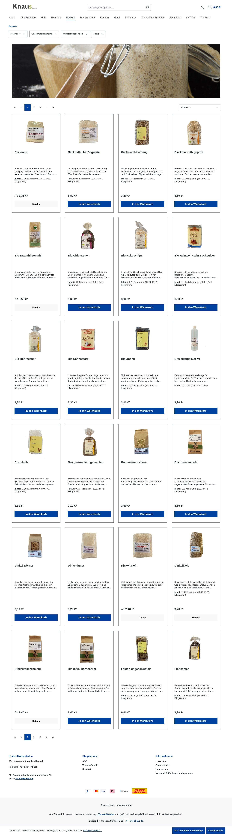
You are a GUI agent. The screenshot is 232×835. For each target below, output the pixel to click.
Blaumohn (128, 358)
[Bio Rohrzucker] (36, 339)
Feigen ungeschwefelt (136, 669)
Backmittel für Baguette (84, 152)
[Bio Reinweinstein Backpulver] (196, 235)
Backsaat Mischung (134, 152)
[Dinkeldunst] (89, 545)
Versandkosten (106, 814)
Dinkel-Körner (24, 565)
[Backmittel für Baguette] (89, 132)
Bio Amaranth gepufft (188, 152)
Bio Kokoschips (132, 255)
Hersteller (16, 33)
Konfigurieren (215, 830)
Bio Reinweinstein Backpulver (194, 255)
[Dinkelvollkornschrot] (89, 649)
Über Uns (161, 761)
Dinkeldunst (76, 565)
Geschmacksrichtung (42, 33)
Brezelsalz (21, 462)
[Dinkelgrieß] (142, 545)
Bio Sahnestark (78, 358)
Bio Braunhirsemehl (28, 255)
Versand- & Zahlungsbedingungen (174, 773)
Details (36, 204)
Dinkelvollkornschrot (82, 669)
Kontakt (86, 769)
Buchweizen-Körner (134, 462)
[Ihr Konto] (202, 7)
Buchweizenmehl (185, 462)
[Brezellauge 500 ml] (196, 339)
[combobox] (116, 7)
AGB (84, 761)
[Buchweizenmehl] (196, 442)
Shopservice (90, 756)
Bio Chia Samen (78, 255)
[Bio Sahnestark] (89, 339)
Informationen (164, 756)
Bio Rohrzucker (25, 358)
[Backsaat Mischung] (142, 132)
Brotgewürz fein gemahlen (85, 462)
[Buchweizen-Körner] (142, 442)
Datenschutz (163, 765)
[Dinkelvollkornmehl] (36, 649)
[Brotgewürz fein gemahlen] (89, 442)
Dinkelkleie (181, 565)
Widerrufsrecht (90, 765)
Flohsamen (181, 669)
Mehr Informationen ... (92, 830)
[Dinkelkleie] (196, 545)
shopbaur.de (136, 821)
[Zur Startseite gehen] (24, 7)
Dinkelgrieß (129, 565)
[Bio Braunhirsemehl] (36, 235)
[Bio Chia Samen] (89, 235)
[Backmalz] (36, 132)
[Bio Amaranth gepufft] (196, 132)
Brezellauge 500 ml (187, 358)
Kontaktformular (24, 778)
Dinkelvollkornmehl (28, 669)
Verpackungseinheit (73, 33)
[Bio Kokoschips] (142, 235)
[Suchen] (147, 7)
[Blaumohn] (142, 339)
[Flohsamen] (196, 649)
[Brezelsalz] (36, 442)
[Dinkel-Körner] (36, 545)
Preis (97, 33)
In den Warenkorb (89, 204)
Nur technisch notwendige (188, 830)
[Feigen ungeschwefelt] (142, 649)
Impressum (162, 769)
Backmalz (21, 152)
